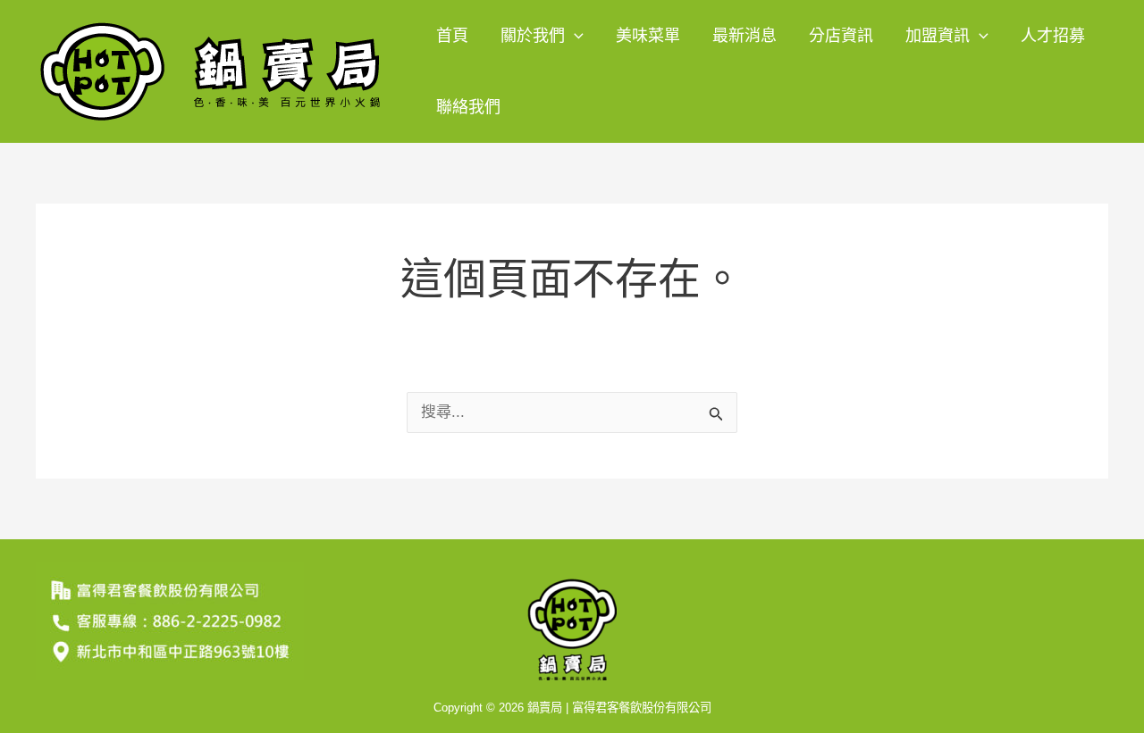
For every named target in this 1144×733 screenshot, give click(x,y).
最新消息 (744, 36)
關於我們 (532, 36)
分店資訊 (841, 36)
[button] (574, 35)
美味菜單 (648, 36)
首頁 (452, 36)
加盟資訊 (937, 36)
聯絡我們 (468, 107)
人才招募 (1053, 36)
